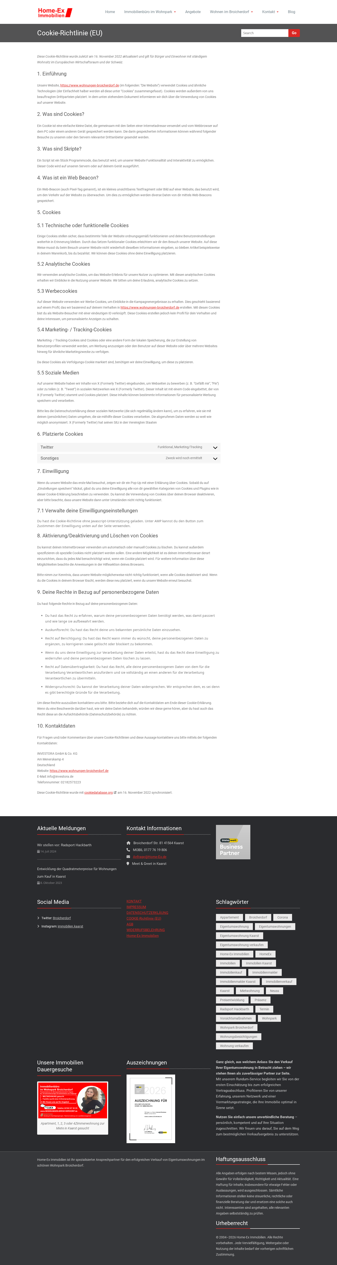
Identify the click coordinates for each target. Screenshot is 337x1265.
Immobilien (228, 963)
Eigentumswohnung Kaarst (239, 936)
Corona (282, 917)
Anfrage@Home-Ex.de (149, 857)
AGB (130, 924)
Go (294, 33)
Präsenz (260, 1000)
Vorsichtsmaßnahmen (236, 1018)
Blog (291, 12)
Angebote (193, 12)
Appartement (229, 917)
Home (110, 12)
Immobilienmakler (265, 972)
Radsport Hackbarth (234, 1009)
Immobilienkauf (231, 972)
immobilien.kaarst (70, 926)
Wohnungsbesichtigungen (238, 1037)
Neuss (274, 991)
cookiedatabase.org (98, 792)
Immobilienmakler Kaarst (238, 981)
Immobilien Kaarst (259, 963)
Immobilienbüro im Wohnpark (148, 12)
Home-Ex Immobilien (143, 936)
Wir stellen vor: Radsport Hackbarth (64, 845)
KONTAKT (134, 901)
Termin (264, 1009)
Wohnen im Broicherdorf (229, 12)
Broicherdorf (62, 918)
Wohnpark (269, 1018)
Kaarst (225, 991)
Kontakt (268, 12)
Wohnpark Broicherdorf (236, 1027)
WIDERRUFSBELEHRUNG (146, 930)
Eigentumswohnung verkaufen (242, 945)
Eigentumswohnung (234, 926)
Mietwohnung (250, 991)
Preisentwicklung (232, 1000)
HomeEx (265, 954)
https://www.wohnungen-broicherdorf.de (89, 85)
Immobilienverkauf (279, 981)
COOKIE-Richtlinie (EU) (144, 918)
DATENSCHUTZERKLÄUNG (147, 913)
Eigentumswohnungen (275, 926)
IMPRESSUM (136, 907)
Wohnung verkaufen (234, 1046)
